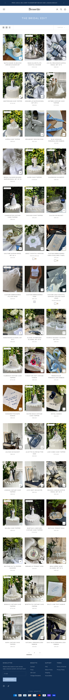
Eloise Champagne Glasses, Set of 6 (34, 338)
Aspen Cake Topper (12, 139)
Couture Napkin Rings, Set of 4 (12, 254)
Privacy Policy (61, 670)
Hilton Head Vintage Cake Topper (34, 414)
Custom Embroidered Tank (34, 295)
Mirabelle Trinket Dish (35, 566)
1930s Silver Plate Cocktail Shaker (34, 64)
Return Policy (49, 670)
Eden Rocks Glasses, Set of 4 (12, 338)
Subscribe (9, 679)
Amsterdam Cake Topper (12, 101)
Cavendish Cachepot (56, 177)
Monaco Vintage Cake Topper (12, 605)
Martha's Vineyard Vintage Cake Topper (34, 529)
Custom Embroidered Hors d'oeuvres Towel (56, 254)
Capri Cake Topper (34, 177)
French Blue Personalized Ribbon (56, 376)
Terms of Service (61, 667)
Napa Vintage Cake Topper (12, 643)
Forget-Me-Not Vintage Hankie (34, 376)
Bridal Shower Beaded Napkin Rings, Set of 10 (12, 178)
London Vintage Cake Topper (12, 491)
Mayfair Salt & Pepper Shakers (12, 567)
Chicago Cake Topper (34, 215)
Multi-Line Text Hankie (56, 604)
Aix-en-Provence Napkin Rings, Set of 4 (56, 64)
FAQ (46, 667)
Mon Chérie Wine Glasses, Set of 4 (56, 567)
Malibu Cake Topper (12, 528)
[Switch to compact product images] (9, 27)
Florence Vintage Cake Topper (13, 376)
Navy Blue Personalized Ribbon (56, 643)
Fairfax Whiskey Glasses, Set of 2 (56, 338)
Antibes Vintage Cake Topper (56, 102)
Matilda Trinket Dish (56, 528)
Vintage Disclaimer (35, 675)
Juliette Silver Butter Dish (34, 452)
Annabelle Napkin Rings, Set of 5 (34, 102)
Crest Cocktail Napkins (34, 253)
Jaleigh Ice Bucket (12, 452)
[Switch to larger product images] (3, 27)
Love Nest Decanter (34, 490)
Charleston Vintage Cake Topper (13, 216)
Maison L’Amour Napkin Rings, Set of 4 (56, 491)
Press (32, 670)
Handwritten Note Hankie (12, 414)
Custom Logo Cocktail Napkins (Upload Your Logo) (56, 296)
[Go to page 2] (40, 653)
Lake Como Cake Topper (56, 452)
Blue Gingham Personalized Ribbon (56, 140)
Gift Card (32, 673)
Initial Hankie (56, 414)
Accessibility (48, 675)
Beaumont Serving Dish (34, 139)
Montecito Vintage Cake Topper (34, 605)
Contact (32, 667)
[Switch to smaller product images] (6, 27)
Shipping (47, 673)
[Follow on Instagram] (4, 686)
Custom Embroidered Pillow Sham (12, 295)
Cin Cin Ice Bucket (56, 215)
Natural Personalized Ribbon (34, 643)
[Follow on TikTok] (8, 686)
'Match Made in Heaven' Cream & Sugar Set (13, 64)
